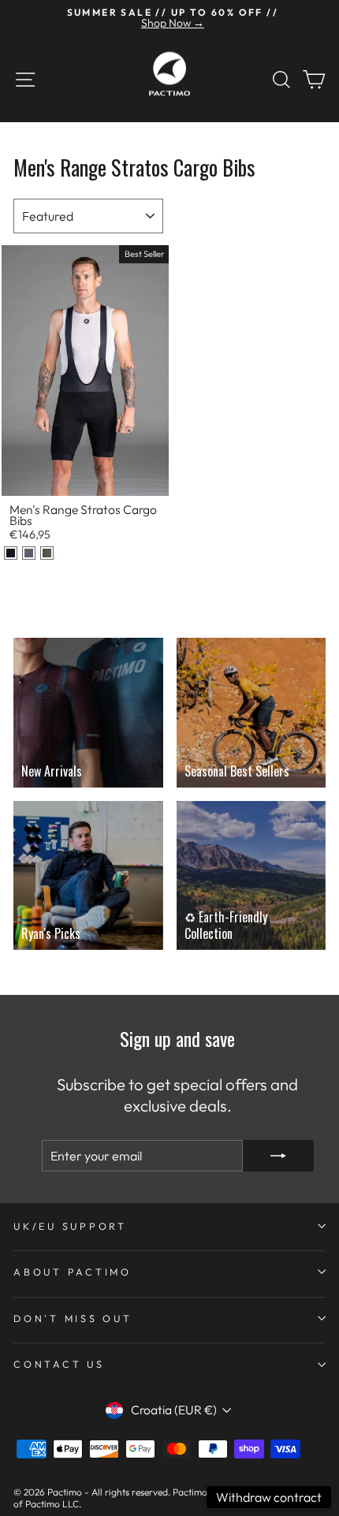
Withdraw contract (269, 1497)
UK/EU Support (70, 1226)
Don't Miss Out (72, 1318)
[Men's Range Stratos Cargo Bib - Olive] (47, 553)
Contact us (59, 1364)
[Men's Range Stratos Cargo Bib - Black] (11, 553)
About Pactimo (72, 1271)
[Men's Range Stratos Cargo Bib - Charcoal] (29, 553)
